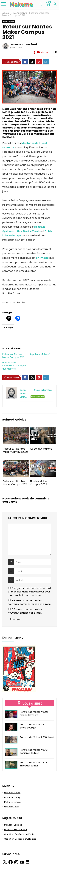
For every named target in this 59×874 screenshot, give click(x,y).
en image (42, 258)
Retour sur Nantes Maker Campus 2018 (13, 356)
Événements (20, 13)
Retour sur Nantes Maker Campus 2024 (15, 482)
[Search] (40, 4)
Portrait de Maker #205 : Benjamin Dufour (34, 751)
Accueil (6, 13)
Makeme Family (12, 797)
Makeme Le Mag (12, 802)
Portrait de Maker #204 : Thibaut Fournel (34, 764)
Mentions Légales (13, 824)
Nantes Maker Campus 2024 (38, 482)
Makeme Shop (11, 806)
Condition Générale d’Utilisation (20, 838)
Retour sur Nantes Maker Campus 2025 (15, 450)
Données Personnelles (15, 829)
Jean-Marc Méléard (23, 44)
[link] (24, 231)
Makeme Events (12, 792)
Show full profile (43, 390)
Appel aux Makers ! (40, 354)
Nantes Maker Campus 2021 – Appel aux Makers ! (14, 365)
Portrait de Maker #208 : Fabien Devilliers (34, 713)
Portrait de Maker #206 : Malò (37, 737)
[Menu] (4, 4)
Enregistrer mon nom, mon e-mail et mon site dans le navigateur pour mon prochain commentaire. (29, 591)
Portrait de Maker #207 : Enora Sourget (34, 726)
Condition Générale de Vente (19, 834)
